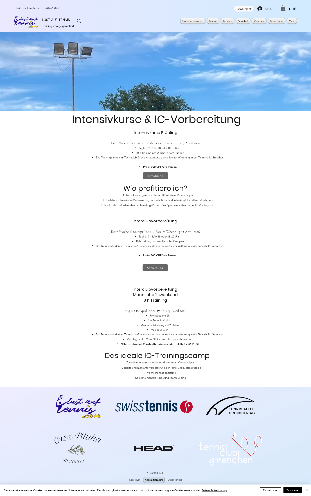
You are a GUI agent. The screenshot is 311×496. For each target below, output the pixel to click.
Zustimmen (293, 490)
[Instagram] (295, 9)
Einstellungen (270, 490)
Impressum (134, 479)
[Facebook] (289, 9)
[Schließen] (307, 490)
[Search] (79, 21)
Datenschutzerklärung (214, 490)
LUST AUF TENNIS (56, 19)
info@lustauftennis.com (27, 8)
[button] (283, 8)
